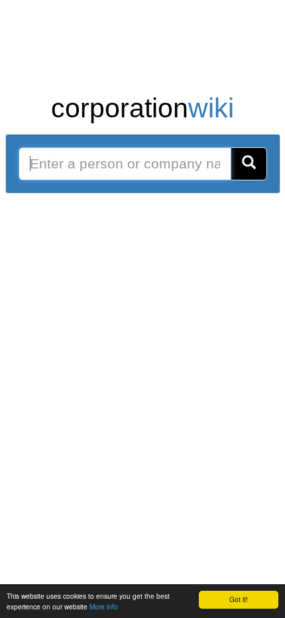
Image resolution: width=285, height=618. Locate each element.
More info (103, 606)
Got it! (238, 599)
